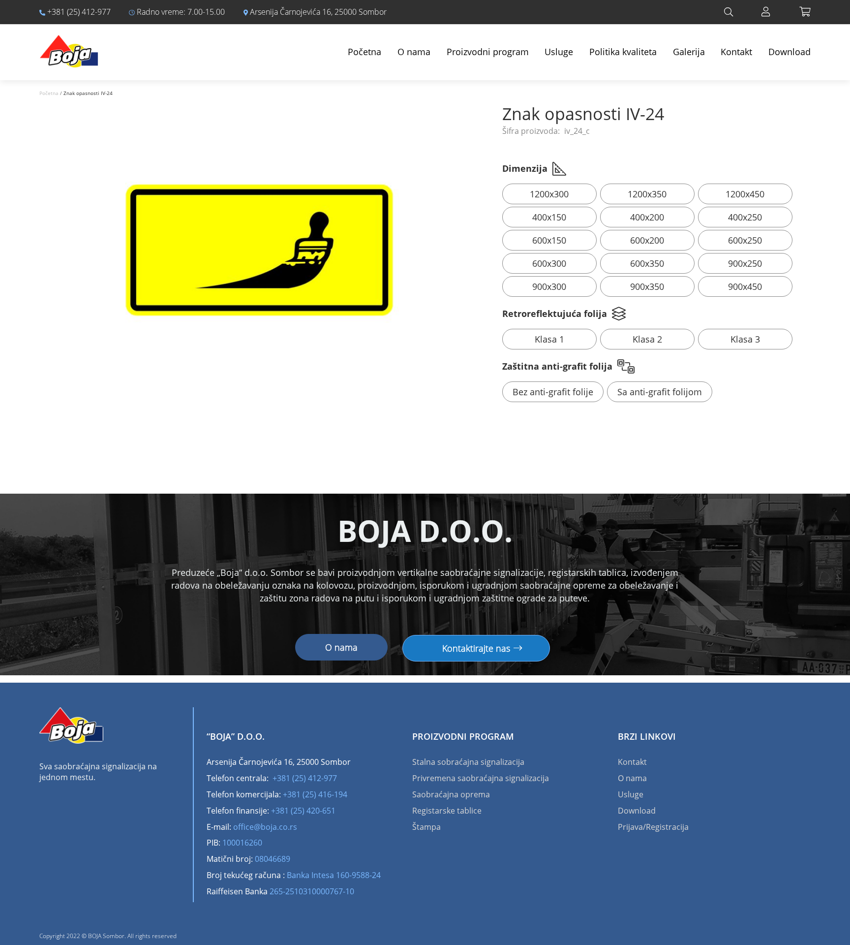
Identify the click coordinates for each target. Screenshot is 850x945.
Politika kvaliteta (623, 52)
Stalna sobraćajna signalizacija (468, 761)
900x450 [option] (745, 286)
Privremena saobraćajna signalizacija (480, 778)
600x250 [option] (745, 240)
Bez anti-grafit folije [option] (553, 392)
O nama (413, 52)
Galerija (689, 52)
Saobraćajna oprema (451, 794)
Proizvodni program (488, 52)
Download (789, 52)
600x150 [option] (549, 240)
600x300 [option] (549, 263)
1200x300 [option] (549, 194)
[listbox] (656, 241)
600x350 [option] (647, 263)
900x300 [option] (549, 286)
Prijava (765, 12)
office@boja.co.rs (265, 826)
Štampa (426, 826)
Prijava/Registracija (653, 826)
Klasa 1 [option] (549, 339)
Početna (364, 52)
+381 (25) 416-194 (315, 794)
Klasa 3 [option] (745, 339)
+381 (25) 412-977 (78, 11)
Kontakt (736, 52)
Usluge (559, 52)
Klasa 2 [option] (647, 339)
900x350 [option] (647, 286)
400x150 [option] (549, 217)
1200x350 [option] (647, 194)
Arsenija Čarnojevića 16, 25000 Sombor (317, 11)
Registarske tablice (447, 810)
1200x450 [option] (745, 194)
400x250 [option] (745, 217)
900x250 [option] (745, 263)
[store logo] (68, 46)
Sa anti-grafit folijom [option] (659, 392)
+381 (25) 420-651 (303, 810)
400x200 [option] (647, 217)
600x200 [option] (647, 240)
